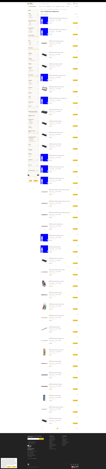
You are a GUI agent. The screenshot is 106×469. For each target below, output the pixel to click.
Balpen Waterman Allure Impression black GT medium (56, 155)
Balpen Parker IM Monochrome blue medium (55, 372)
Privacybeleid (51, 446)
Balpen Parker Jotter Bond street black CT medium (56, 52)
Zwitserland (33, 31)
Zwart (33, 21)
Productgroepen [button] (32, 6)
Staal (33, 22)
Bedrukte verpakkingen (52, 438)
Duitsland (33, 32)
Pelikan (33, 16)
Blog (53, 6)
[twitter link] (77, 464)
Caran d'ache (33, 17)
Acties (40, 6)
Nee (34, 155)
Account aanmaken (51, 437)
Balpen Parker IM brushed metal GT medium (55, 121)
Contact (67, 6)
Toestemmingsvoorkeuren (52, 448)
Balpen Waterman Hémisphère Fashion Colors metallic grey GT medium (59, 189)
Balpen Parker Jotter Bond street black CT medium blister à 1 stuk (58, 18)
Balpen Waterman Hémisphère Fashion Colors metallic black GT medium (59, 212)
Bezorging (50, 443)
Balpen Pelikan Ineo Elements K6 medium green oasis (56, 315)
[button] (75, 14)
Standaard (34, 127)
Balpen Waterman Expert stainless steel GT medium (56, 86)
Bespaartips (64, 444)
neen (34, 156)
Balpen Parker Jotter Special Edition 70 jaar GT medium (57, 269)
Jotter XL (33, 69)
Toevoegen (75, 34)
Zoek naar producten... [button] (45, 3)
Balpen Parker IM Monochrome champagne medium (56, 338)
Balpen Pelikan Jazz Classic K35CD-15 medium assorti (56, 304)
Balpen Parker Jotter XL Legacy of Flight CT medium (56, 178)
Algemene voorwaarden (52, 445)
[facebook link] (71, 464)
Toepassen (35, 180)
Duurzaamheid (58, 6)
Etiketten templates (64, 438)
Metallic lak (33, 123)
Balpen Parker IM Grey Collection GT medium (55, 292)
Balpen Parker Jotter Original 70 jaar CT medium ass (56, 281)
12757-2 (34, 150)
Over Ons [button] (63, 6)
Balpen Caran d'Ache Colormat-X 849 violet (55, 361)
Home (42, 9)
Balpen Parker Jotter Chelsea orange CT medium (56, 132)
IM (33, 71)
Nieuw (44, 6)
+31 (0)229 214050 (31, 452)
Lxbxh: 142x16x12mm (33, 141)
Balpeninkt (34, 59)
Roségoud (33, 83)
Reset (30, 180)
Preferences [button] (5, 465)
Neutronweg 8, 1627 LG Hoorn (33, 451)
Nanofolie (63, 445)
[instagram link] (73, 464)
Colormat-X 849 (33, 70)
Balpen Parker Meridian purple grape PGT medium (56, 235)
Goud (33, 82)
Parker (33, 14)
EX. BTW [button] (76, 6)
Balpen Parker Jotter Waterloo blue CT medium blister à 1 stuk (58, 98)
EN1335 (34, 154)
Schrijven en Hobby (50, 9)
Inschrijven (41, 438)
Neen (34, 89)
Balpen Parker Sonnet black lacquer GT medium (56, 109)
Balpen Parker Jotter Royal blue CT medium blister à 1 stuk (57, 75)
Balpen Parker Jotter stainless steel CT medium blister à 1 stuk (58, 29)
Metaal (33, 42)
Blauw (33, 23)
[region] (33, 16)
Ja (34, 88)
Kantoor (45, 9)
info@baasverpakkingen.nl (32, 455)
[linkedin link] (75, 464)
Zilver (33, 81)
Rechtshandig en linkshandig (34, 112)
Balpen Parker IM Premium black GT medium (55, 418)
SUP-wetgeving (64, 443)
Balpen (34, 64)
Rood (33, 44)
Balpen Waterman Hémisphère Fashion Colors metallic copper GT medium (59, 201)
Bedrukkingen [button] (48, 6)
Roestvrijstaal (33, 122)
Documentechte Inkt (34, 60)
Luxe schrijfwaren (56, 9)
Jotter (33, 68)
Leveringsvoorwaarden (52, 444)
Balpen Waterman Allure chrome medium (55, 395)
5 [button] (61, 428)
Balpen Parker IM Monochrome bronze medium (55, 384)
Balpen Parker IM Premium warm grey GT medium (56, 258)
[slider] (28, 36)
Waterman (33, 15)
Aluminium (33, 121)
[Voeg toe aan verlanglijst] (77, 17)
